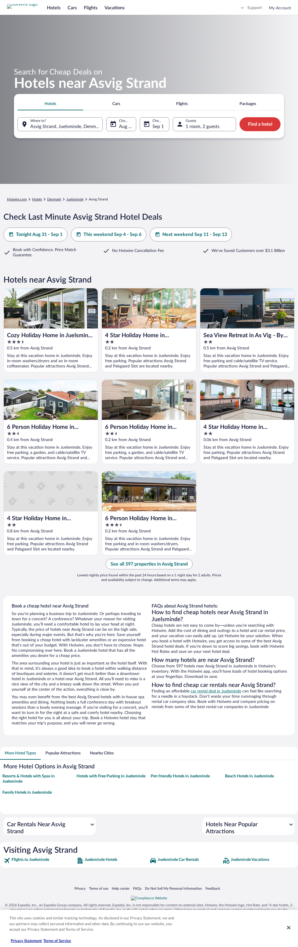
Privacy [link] (80, 888)
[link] (39, 860)
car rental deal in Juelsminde (216, 691)
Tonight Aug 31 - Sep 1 (39, 234)
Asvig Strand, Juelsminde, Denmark (66, 126)
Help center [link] (121, 888)
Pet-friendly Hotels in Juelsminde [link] (180, 776)
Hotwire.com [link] (17, 199)
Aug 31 (126, 126)
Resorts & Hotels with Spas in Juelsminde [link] (28, 778)
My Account (280, 8)
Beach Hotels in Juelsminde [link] (249, 776)
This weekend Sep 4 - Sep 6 (112, 234)
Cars (72, 8)
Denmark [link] (54, 199)
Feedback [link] (212, 888)
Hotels (54, 8)
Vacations (114, 8)
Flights (90, 8)
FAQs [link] (137, 888)
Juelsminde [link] (75, 199)
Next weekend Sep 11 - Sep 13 (194, 234)
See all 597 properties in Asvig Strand (149, 564)
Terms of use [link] (98, 888)
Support (254, 8)
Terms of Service (57, 941)
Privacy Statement (26, 941)
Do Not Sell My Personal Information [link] (173, 888)
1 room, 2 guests (202, 126)
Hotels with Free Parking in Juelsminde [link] (111, 776)
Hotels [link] (37, 199)
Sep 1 (158, 126)
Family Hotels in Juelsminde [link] (27, 792)
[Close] (288, 927)
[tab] (50, 103)
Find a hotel (260, 124)
